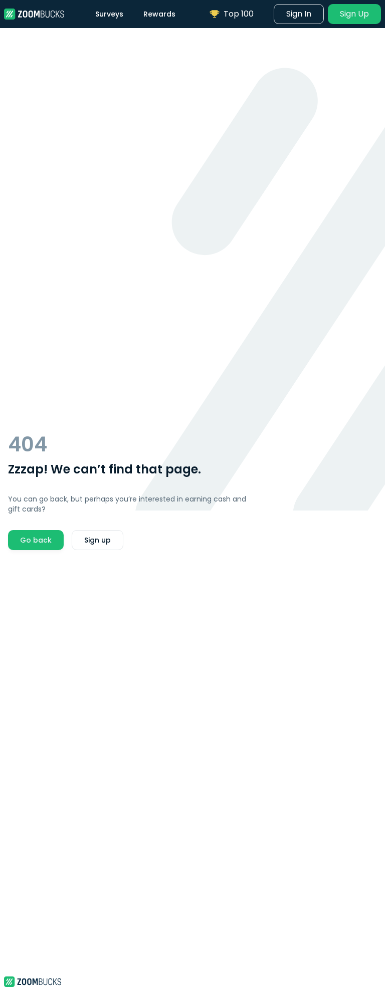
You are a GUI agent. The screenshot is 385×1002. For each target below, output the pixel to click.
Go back (36, 540)
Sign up (97, 540)
